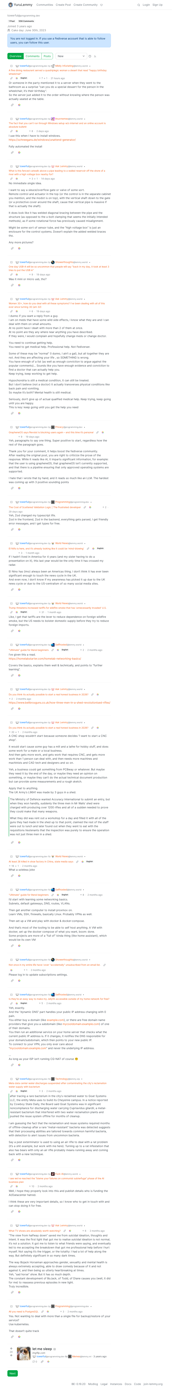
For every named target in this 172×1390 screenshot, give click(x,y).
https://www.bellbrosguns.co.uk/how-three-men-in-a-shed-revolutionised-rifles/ (59, 702)
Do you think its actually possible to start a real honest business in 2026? (48, 694)
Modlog (93, 1384)
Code (137, 1384)
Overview (16, 56)
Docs (128, 1384)
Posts (47, 56)
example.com (55, 1020)
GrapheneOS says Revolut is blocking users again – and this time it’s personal (51, 432)
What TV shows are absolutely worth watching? (35, 1230)
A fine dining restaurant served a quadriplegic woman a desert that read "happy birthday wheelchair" (58, 72)
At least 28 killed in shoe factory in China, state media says (41, 861)
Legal (104, 1384)
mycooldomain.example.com (81, 1024)
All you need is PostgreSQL (23, 1311)
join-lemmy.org (153, 1384)
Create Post (63, 4)
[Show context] (11, 78)
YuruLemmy (23, 5)
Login (146, 4)
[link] (16, 78)
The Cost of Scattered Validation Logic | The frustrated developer (45, 507)
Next (13, 1373)
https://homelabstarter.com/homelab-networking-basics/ (45, 658)
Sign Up (158, 4)
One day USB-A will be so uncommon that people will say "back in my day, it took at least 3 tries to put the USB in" (59, 268)
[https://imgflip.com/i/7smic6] (23, 1353)
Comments (32, 56)
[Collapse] (11, 66)
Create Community (86, 4)
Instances (116, 1384)
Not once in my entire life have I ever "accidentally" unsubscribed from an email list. (54, 964)
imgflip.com (38, 1352)
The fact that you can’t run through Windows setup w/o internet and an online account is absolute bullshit (57, 125)
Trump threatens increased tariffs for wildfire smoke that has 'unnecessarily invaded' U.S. (57, 607)
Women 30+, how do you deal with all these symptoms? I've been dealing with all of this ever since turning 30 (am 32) (57, 305)
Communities (44, 4)
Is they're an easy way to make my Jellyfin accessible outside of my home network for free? (59, 998)
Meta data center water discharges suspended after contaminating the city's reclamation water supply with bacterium (57, 1085)
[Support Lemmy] (101, 4)
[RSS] (95, 56)
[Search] (138, 4)
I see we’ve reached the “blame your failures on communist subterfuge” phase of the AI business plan (56, 1180)
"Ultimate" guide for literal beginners (29, 649)
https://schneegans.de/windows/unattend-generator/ (42, 139)
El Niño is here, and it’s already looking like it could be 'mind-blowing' (46, 548)
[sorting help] (90, 56)
